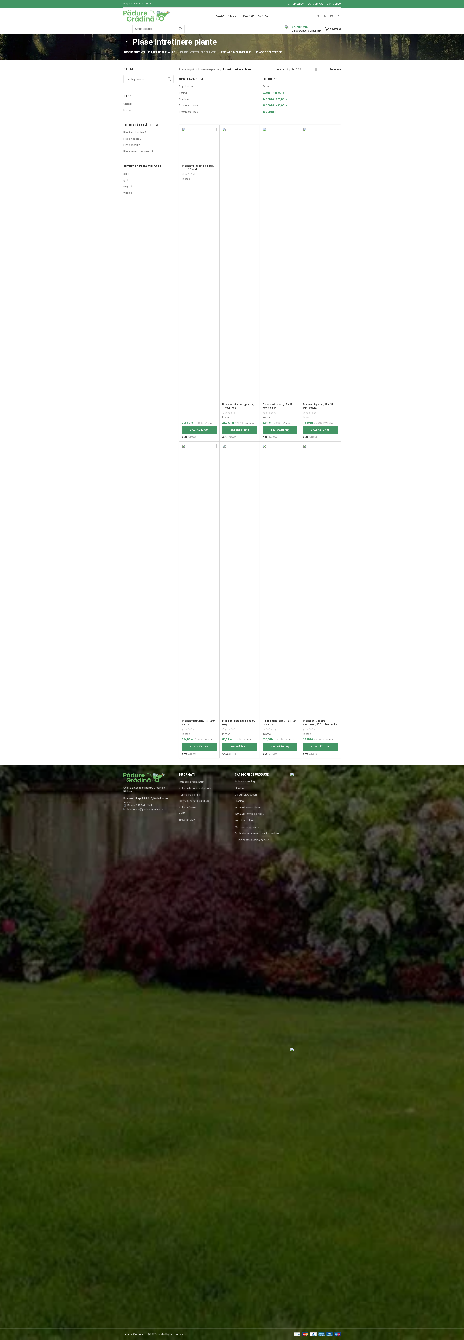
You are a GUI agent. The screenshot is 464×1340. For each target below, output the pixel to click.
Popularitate (186, 86)
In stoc (127, 110)
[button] (199, 430)
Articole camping (245, 781)
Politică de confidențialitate (195, 788)
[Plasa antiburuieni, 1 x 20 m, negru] (239, 581)
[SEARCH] (180, 29)
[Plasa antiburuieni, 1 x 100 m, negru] (199, 581)
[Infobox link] (303, 29)
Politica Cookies (188, 807)
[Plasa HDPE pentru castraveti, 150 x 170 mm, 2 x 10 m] (320, 581)
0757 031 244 (144, 805)
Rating (183, 92)
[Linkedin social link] (338, 16)
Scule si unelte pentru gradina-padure (257, 833)
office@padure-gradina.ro (148, 809)
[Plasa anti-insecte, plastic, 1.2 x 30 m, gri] (239, 264)
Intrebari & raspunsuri (191, 781)
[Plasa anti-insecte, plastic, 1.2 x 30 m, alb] (199, 145)
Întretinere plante (208, 69)
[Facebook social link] (318, 16)
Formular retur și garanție (194, 800)
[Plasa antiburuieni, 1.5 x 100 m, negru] (280, 581)
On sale (127, 103)
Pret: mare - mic (188, 111)
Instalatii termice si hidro (249, 813)
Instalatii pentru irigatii (248, 807)
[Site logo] (146, 15)
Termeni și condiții (190, 794)
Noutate (184, 99)
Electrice (240, 788)
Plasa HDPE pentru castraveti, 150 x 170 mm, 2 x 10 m (320, 724)
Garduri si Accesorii (246, 794)
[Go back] (128, 42)
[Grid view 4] (321, 69)
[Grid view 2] (309, 69)
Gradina (239, 801)
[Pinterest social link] (331, 16)
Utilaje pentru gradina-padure (252, 840)
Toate (266, 86)
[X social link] (325, 16)
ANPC (182, 813)
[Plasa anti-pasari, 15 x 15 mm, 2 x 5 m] (280, 264)
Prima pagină (186, 69)
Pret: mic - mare (188, 105)
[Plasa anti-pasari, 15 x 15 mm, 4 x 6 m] (320, 264)
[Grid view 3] (315, 69)
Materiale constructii (247, 827)
